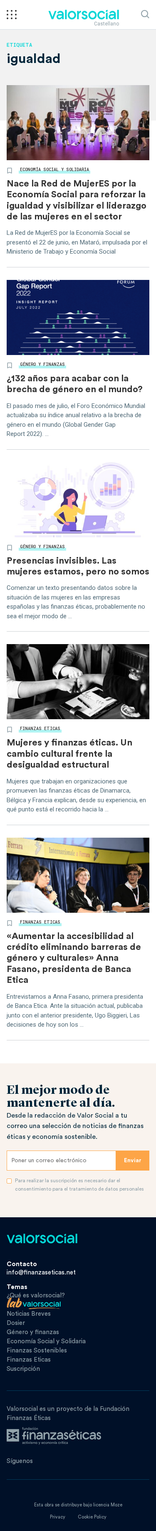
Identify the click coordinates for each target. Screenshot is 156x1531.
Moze (116, 1505)
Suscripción (23, 1369)
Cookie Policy (92, 1517)
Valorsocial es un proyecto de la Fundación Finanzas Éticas (68, 1413)
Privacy (57, 1517)
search (145, 14)
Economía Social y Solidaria (54, 169)
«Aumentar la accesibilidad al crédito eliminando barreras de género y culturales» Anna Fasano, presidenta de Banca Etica (74, 958)
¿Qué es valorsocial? (36, 1295)
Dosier (16, 1323)
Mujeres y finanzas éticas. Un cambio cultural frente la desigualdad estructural (69, 753)
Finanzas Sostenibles (37, 1350)
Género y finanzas (42, 364)
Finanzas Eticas (40, 728)
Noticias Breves (29, 1314)
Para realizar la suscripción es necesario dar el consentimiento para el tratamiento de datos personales (79, 1184)
